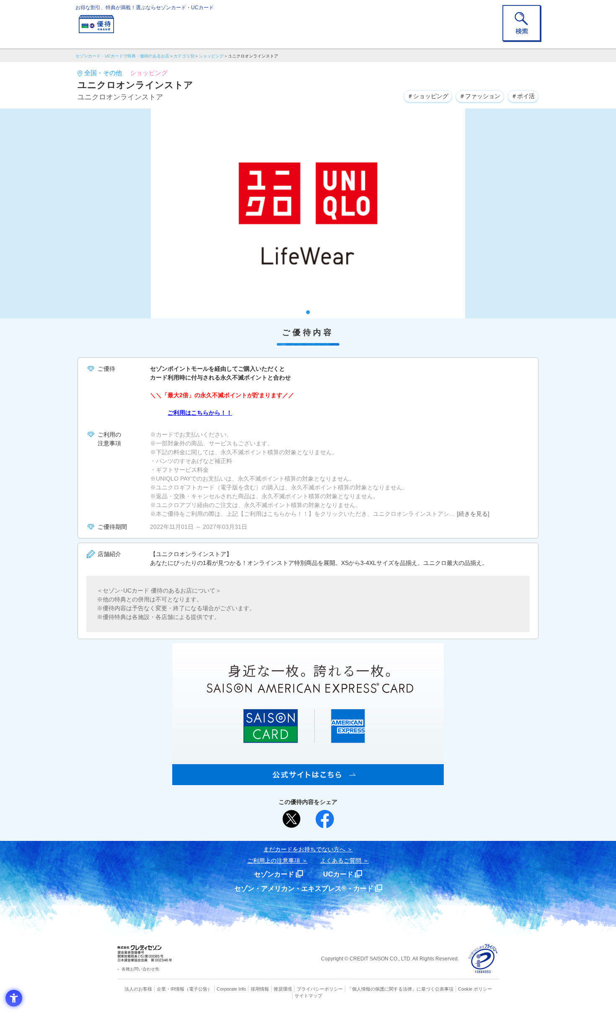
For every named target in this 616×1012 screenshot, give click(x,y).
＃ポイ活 (523, 96)
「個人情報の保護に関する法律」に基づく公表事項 (400, 988)
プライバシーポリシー (320, 988)
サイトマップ (308, 995)
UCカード (338, 874)
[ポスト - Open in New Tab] (291, 819)
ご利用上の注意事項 (273, 860)
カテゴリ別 (183, 56)
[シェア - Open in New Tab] (325, 819)
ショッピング (211, 56)
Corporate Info (231, 988)
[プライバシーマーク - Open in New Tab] (483, 959)
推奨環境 (283, 988)
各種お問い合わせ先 (140, 969)
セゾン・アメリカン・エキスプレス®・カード (303, 888)
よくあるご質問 (340, 860)
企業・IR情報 (170, 988)
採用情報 (260, 988)
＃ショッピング (427, 96)
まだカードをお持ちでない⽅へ (304, 849)
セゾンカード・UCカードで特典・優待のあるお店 (122, 56)
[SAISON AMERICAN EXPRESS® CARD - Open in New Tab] (308, 780)
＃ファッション (479, 96)
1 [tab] (308, 312)
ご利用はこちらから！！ (200, 412)
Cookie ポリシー (475, 988)
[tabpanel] (308, 213)
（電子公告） (198, 988)
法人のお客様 (138, 988)
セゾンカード (274, 874)
